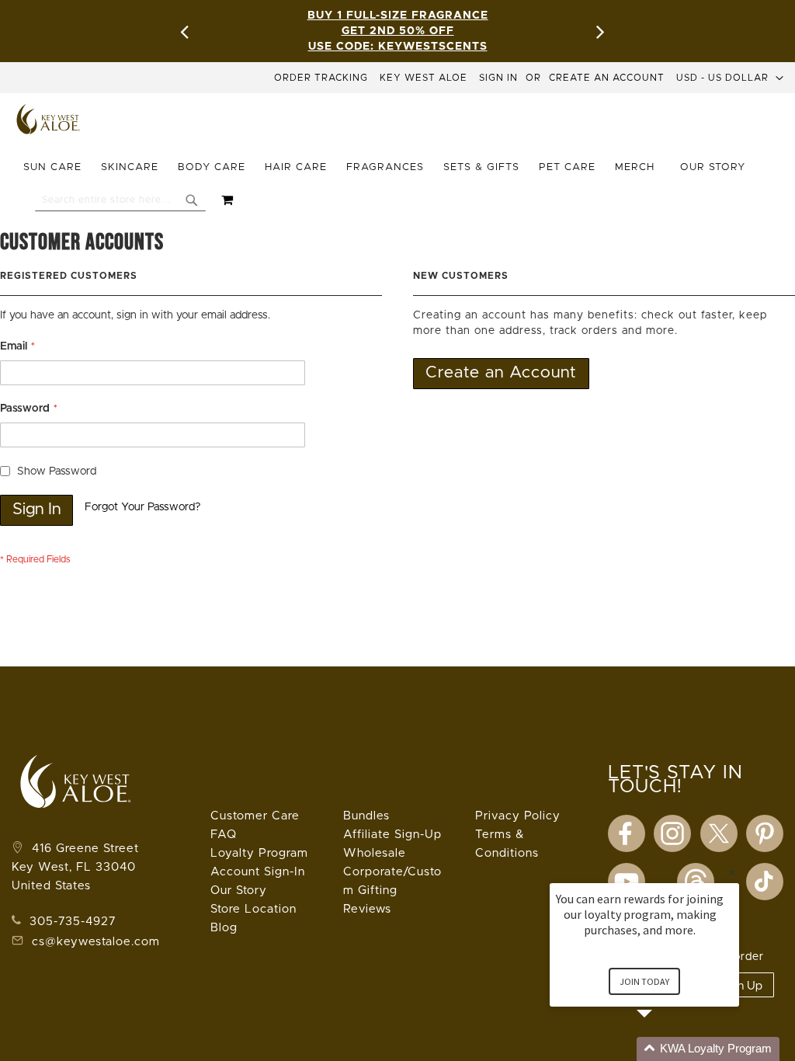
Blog (224, 928)
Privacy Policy (518, 816)
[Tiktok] (764, 881)
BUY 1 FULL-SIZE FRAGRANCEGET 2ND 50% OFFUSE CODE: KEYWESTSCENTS (397, 31)
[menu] (392, 168)
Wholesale (374, 853)
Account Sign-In (257, 872)
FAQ (223, 834)
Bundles (366, 816)
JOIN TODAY (644, 981)
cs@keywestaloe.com (96, 942)
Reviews (367, 909)
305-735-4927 (71, 921)
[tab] (392, 168)
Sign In (498, 77)
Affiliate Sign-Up (392, 834)
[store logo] (49, 119)
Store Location (253, 909)
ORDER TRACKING (321, 77)
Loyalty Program (259, 853)
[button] (730, 77)
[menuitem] (57, 168)
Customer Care (255, 816)
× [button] (732, 872)
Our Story (238, 890)
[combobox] (120, 199)
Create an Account (607, 77)
